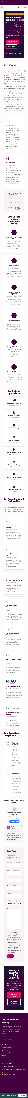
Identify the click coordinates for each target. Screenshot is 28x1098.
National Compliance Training (14, 813)
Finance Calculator (7, 1047)
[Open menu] (25, 7)
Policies (4, 1055)
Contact (4, 1058)
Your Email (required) (13, 870)
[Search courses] (19, 7)
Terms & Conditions (7, 1053)
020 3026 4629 (7, 1)
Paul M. (13, 826)
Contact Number (11, 885)
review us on (13, 821)
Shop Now (22, 1095)
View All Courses (12, 41)
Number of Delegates (13, 901)
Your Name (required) (13, 862)
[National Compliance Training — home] (6, 7)
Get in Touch (11, 46)
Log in (3, 4)
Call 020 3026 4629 (14, 1002)
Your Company (11, 878)
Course (9, 893)
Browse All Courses (14, 995)
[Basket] (22, 7)
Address (9, 908)
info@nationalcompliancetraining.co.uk (14, 1069)
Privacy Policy (5, 1050)
